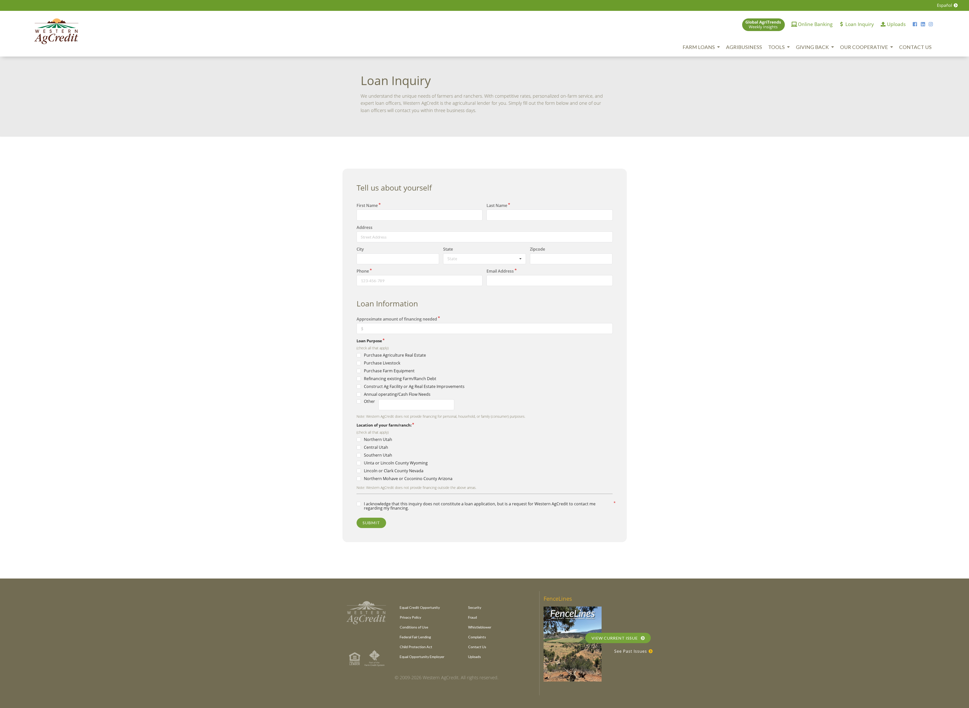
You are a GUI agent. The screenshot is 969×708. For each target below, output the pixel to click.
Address (364, 227)
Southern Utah (378, 455)
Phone (363, 271)
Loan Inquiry (859, 24)
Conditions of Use (414, 627)
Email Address (500, 271)
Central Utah (376, 447)
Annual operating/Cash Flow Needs (397, 394)
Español (945, 5)
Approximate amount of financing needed (397, 319)
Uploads (896, 24)
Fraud (472, 617)
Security (474, 607)
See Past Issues (631, 651)
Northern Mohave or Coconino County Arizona (408, 479)
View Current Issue (615, 638)
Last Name (497, 205)
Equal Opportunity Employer (422, 656)
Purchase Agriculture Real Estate (395, 355)
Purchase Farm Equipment (389, 371)
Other (369, 401)
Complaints (477, 637)
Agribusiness (744, 47)
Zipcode (537, 249)
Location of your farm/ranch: (384, 425)
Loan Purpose (369, 340)
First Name (367, 205)
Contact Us (915, 47)
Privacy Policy (410, 617)
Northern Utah (378, 439)
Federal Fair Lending (415, 637)
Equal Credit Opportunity (420, 607)
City (360, 249)
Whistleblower (479, 627)
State (448, 249)
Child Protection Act (416, 647)
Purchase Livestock (382, 363)
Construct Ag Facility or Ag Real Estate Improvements (414, 386)
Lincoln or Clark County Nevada (393, 471)
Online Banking (815, 24)
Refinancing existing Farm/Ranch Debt (400, 379)
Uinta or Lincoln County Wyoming (396, 463)
